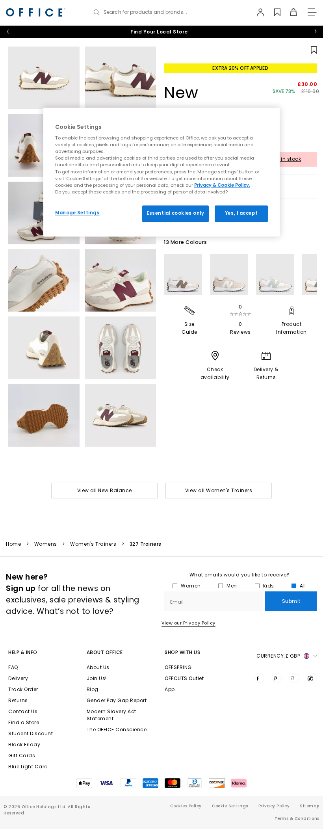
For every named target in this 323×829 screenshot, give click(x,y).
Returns (18, 700)
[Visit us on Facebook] (259, 678)
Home (13, 544)
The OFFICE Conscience (117, 729)
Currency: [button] (278, 655)
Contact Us (22, 711)
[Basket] (289, 12)
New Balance (197, 104)
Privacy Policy (274, 806)
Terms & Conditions (297, 819)
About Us (98, 667)
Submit (291, 601)
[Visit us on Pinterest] (277, 678)
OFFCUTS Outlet (184, 678)
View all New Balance (104, 490)
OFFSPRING (178, 667)
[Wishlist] (272, 12)
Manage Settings (77, 213)
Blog (92, 689)
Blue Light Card (28, 766)
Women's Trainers (93, 544)
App (170, 689)
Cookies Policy (186, 806)
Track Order (23, 689)
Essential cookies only (175, 213)
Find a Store (23, 722)
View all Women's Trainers (218, 490)
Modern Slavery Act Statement (111, 715)
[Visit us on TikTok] (312, 678)
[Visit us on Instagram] (294, 678)
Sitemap (309, 806)
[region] (161, 172)
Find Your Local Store (159, 31)
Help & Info (22, 652)
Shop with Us (182, 652)
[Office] (35, 12)
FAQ (13, 667)
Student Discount (30, 733)
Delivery (18, 678)
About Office (105, 652)
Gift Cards (21, 755)
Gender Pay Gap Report (117, 700)
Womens (45, 544)
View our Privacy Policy (188, 623)
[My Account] (256, 12)
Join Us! (97, 678)
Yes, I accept (241, 213)
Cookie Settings (230, 806)
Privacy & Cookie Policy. (222, 185)
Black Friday (24, 744)
